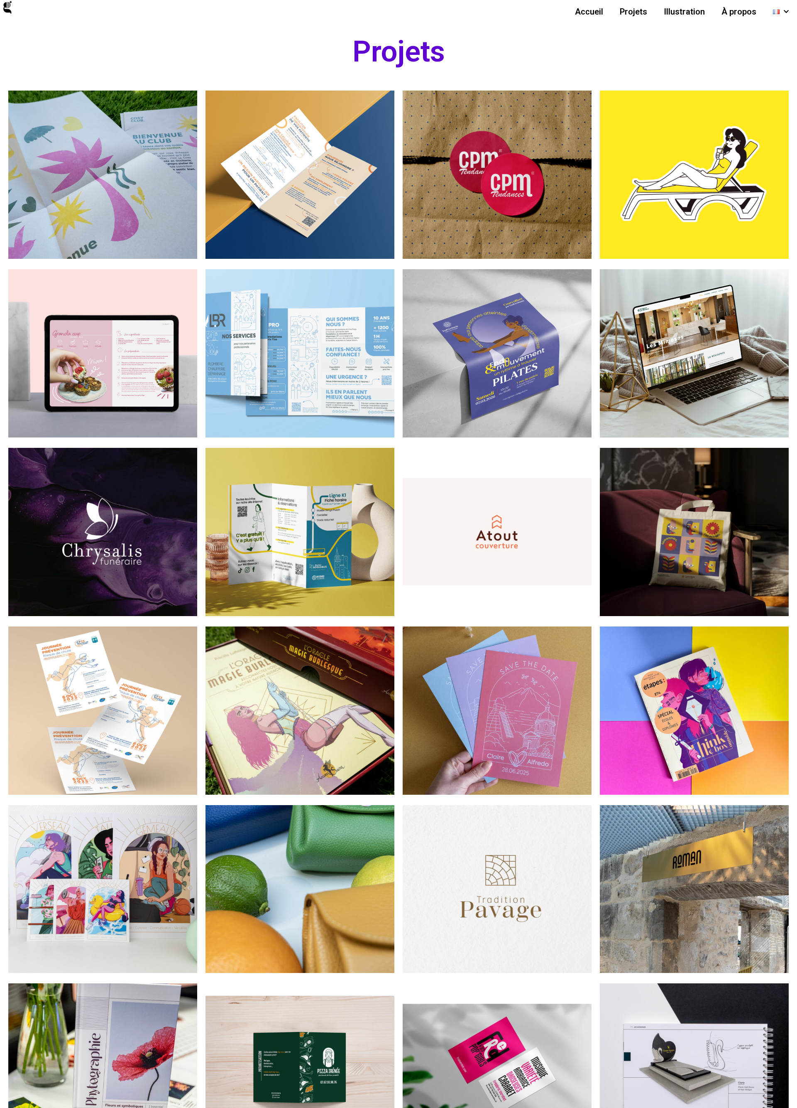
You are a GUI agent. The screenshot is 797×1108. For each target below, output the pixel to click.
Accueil (589, 12)
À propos (738, 12)
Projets (633, 12)
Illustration (684, 12)
